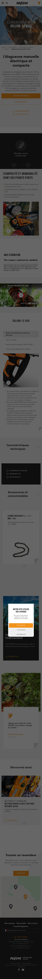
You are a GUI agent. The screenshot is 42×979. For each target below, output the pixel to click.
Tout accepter (21, 625)
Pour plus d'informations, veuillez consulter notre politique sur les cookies (21, 617)
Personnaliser (21, 634)
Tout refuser (21, 630)
